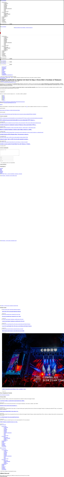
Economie (5, 429)
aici (26, 106)
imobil (14, 101)
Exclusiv (5, 7)
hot (12, 101)
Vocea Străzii (4, 22)
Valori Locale (6, 11)
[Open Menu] (0, 33)
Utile (5, 10)
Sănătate (3, 20)
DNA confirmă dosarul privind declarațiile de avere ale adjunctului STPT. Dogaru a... (17, 120)
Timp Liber (4, 12)
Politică (3, 17)
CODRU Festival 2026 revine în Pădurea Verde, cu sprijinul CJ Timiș (14, 389)
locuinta (21, 101)
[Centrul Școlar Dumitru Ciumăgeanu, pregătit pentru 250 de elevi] (12, 319)
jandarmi (18, 101)
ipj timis (16, 101)
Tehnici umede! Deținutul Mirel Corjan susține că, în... (9, 411)
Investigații (4, 21)
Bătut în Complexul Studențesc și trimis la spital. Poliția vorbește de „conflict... (16, 129)
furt (4, 101)
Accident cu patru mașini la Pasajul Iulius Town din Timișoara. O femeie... (15, 143)
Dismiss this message (3, 476)
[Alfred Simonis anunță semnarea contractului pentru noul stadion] (12, 328)
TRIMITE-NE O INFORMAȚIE (7, 74)
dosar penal (2, 101)
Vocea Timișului (2, 77)
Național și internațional (8, 8)
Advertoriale (6, 3)
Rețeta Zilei (6, 15)
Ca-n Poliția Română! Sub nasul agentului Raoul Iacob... (9, 417)
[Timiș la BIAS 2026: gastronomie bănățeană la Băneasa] (11, 309)
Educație (5, 5)
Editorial (5, 6)
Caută (11, 58)
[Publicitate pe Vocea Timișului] (32, 29)
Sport (5, 9)
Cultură (5, 4)
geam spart (10, 101)
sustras (24, 101)
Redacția (2, 81)
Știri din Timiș (4, 2)
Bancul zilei (6, 13)
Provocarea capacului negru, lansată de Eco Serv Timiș (11, 316)
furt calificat (6, 101)
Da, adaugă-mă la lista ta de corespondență (8, 162)
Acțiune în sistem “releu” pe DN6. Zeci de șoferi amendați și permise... (14, 139)
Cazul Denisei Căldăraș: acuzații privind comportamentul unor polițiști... (12, 400)
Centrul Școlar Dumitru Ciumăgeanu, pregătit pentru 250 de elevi (13, 321)
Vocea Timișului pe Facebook (4, 394)
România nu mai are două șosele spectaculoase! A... (8, 405)
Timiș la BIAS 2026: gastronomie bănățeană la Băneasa (11, 311)
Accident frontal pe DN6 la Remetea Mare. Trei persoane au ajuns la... (14, 134)
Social (3, 18)
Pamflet (5, 14)
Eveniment (4, 19)
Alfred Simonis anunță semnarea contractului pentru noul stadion (13, 330)
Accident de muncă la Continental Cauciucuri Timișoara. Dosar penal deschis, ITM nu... (18, 124)
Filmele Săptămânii (7, 438)
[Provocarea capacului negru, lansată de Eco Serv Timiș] (11, 314)
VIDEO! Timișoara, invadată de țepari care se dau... (9, 421)
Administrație (4, 16)
